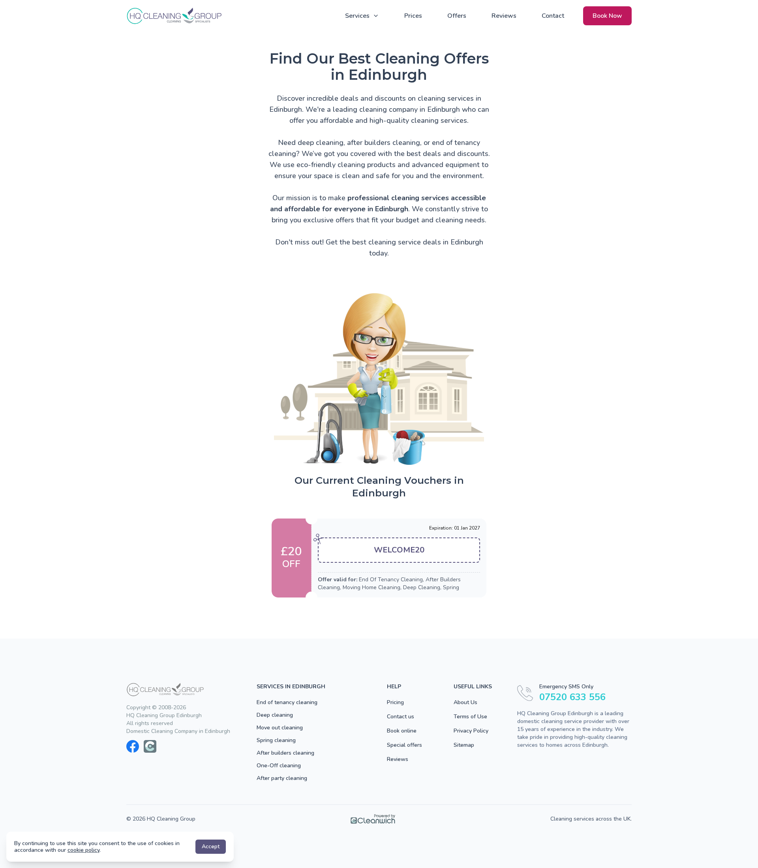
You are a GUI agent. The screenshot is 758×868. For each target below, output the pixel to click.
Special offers (404, 745)
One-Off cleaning (279, 765)
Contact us (400, 716)
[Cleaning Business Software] (373, 819)
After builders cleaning (285, 753)
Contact (553, 15)
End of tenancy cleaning (287, 702)
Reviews (504, 15)
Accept (211, 846)
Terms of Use (470, 716)
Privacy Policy (471, 731)
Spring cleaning (276, 740)
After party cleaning (282, 778)
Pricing (395, 702)
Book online (402, 731)
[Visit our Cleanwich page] (150, 746)
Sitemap (464, 745)
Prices (413, 15)
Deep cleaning (275, 715)
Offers (456, 15)
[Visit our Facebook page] (132, 746)
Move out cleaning (280, 727)
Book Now (607, 15)
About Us (465, 702)
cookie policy (83, 850)
